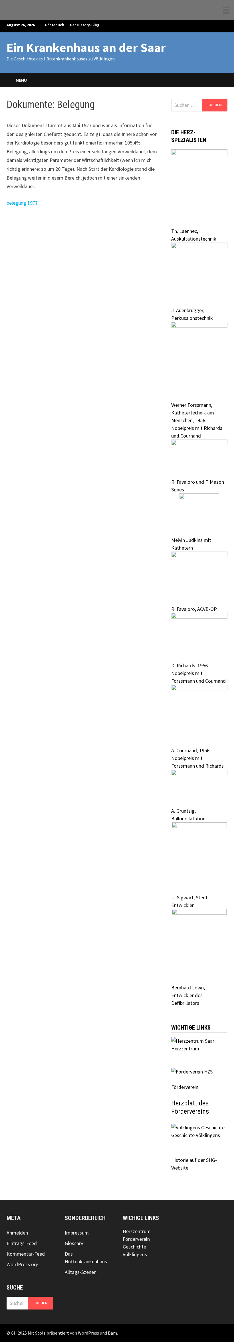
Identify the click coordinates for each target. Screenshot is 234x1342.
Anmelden (17, 1232)
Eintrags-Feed (22, 1243)
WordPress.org (23, 1264)
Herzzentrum (185, 1048)
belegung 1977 (22, 203)
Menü (21, 80)
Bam (112, 1333)
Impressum (77, 1232)
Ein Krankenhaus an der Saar (86, 47)
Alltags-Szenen (80, 1272)
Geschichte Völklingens (195, 1135)
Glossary (74, 1243)
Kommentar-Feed (26, 1253)
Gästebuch (54, 24)
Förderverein (136, 1239)
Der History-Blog (84, 24)
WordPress (88, 1333)
